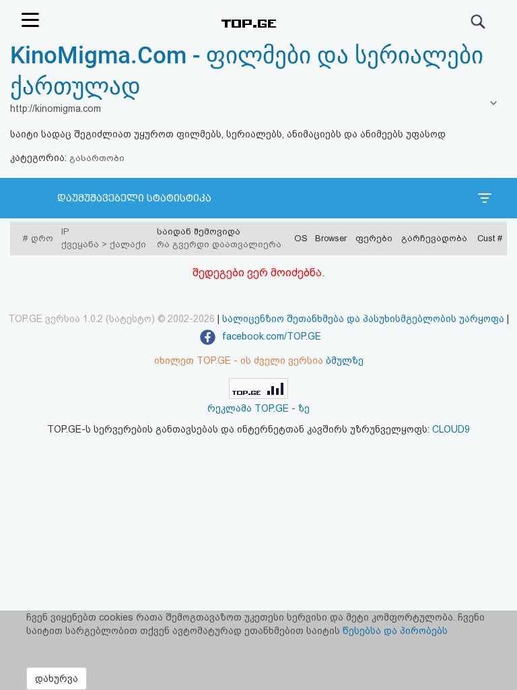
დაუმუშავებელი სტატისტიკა (134, 198)
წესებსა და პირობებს (395, 630)
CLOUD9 (451, 429)
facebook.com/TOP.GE (270, 336)
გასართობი (97, 158)
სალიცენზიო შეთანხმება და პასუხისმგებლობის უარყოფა (363, 318)
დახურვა (56, 678)
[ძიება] (479, 21)
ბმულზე (345, 360)
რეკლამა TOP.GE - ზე (258, 408)
